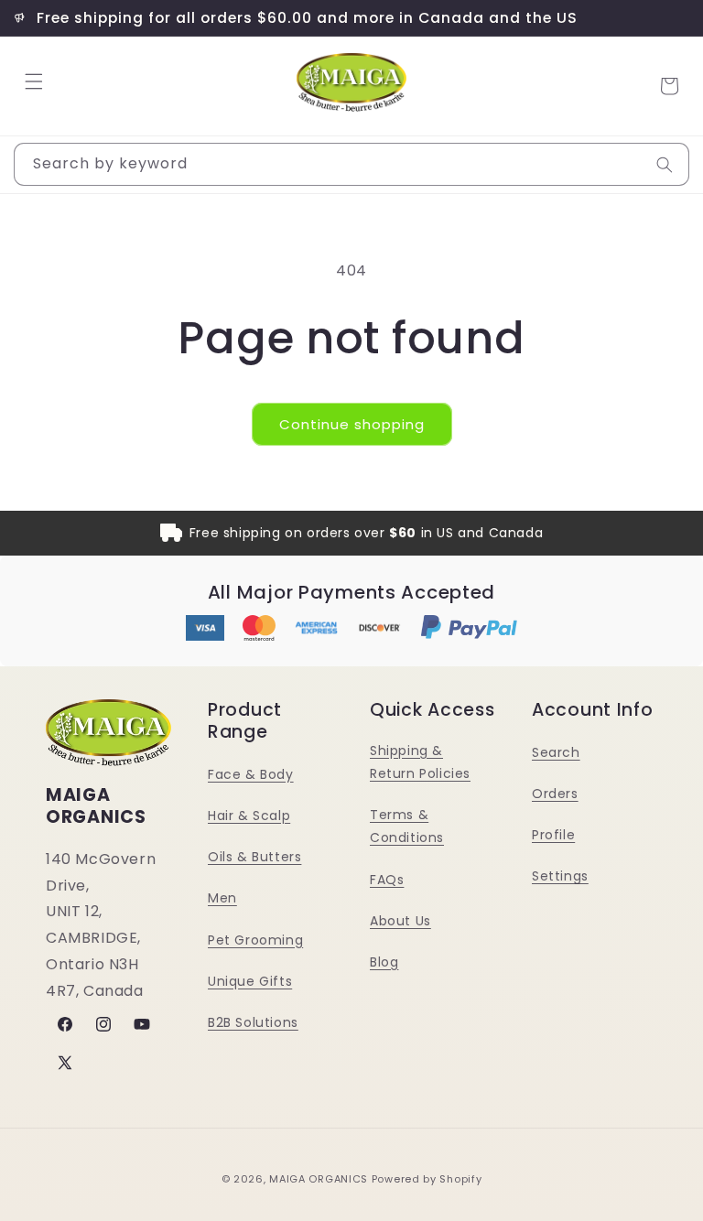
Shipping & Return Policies (420, 762)
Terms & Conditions (407, 826)
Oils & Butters (254, 857)
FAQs (387, 879)
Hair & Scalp (249, 815)
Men (222, 898)
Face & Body (251, 774)
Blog (384, 962)
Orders (555, 793)
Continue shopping (352, 424)
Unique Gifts (250, 981)
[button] (34, 81)
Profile (553, 835)
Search (556, 752)
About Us (400, 921)
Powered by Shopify (427, 1179)
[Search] (664, 165)
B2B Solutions (253, 1022)
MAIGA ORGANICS (318, 1179)
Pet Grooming (255, 940)
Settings (560, 876)
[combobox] (351, 164)
